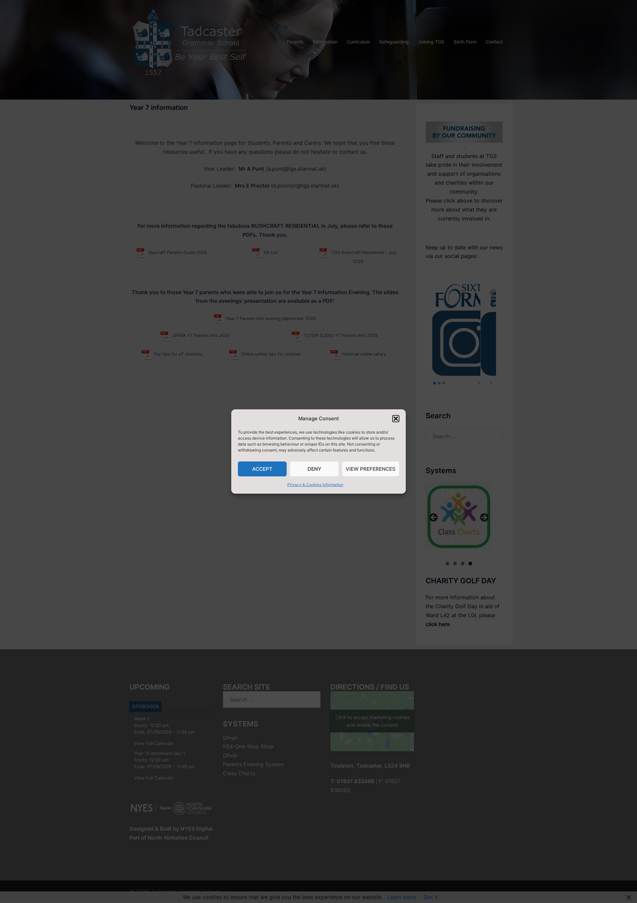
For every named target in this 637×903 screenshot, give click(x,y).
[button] (395, 418)
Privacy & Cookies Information (315, 484)
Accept (262, 469)
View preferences (370, 469)
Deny (314, 469)
